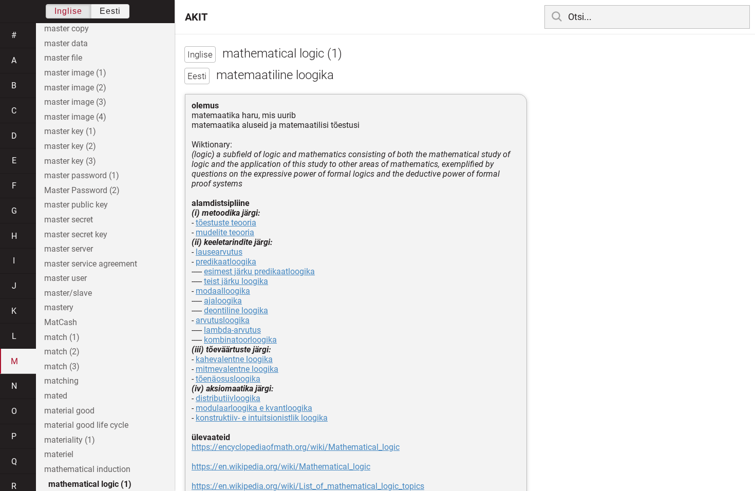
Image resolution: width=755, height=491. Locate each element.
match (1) (62, 337)
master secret (68, 219)
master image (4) (75, 117)
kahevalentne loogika (234, 359)
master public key (76, 205)
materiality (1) (69, 440)
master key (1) (70, 131)
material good (69, 411)
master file (63, 58)
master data (66, 43)
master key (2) (70, 146)
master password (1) (81, 175)
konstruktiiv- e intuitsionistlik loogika (262, 418)
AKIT (196, 17)
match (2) (62, 351)
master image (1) (75, 73)
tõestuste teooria (226, 223)
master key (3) (70, 161)
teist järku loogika (236, 281)
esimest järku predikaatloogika (259, 271)
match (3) (62, 366)
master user (65, 278)
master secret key (75, 234)
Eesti (110, 11)
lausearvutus (219, 252)
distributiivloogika (228, 398)
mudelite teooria (225, 232)
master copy (66, 28)
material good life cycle (86, 425)
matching (61, 381)
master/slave (68, 293)
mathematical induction (87, 469)
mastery (58, 307)
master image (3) (75, 102)
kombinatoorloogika (240, 340)
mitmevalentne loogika (237, 369)
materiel (58, 454)
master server (68, 249)
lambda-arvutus (232, 330)
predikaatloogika (226, 262)
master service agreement (90, 264)
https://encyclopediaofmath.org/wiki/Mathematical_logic (296, 447)
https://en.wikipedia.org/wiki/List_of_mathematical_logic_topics (308, 486)
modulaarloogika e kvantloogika (254, 408)
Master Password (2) (82, 190)
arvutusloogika (223, 320)
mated (55, 396)
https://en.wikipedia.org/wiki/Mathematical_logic (281, 466)
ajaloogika (223, 301)
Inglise (68, 11)
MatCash (60, 322)
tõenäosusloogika (228, 379)
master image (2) (75, 87)
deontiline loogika (236, 310)
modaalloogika (223, 291)
